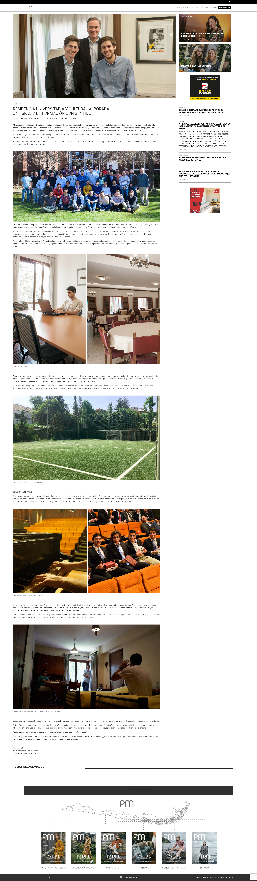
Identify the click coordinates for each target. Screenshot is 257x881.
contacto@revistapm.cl (132, 877)
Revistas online (224, 7)
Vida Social (185, 7)
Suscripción (205, 7)
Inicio (178, 7)
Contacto (213, 7)
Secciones (195, 7)
